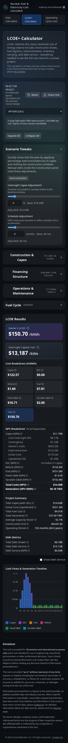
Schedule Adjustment (20, 216)
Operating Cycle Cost (52, 19)
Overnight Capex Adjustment (25, 185)
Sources (57, 708)
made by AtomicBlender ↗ (52, 7)
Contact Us (57, 737)
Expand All (14, 135)
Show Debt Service (54, 559)
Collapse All (32, 135)
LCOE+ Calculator (31, 19)
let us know (19, 71)
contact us (39, 704)
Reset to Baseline (18, 178)
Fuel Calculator (11, 19)
